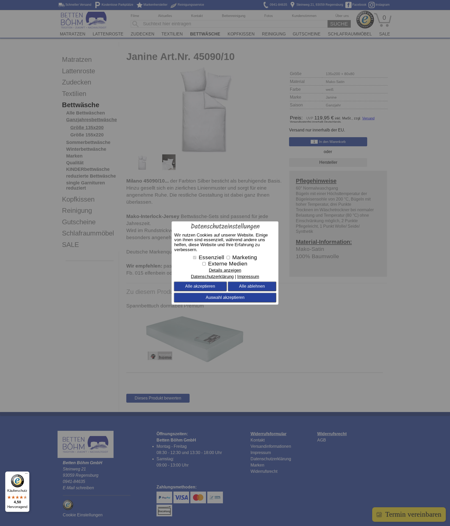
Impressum (248, 276)
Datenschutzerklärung (212, 276)
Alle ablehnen (252, 286)
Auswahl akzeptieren (225, 297)
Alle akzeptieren (200, 286)
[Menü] (26, 474)
